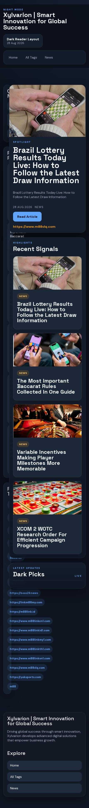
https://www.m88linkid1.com (29, 630)
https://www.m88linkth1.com (30, 649)
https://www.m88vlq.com (27, 668)
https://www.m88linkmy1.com (30, 640)
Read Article (27, 216)
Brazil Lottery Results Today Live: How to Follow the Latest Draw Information (46, 312)
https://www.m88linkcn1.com (30, 621)
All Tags (31, 57)
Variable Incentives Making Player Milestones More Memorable (41, 460)
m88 (13, 686)
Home (13, 57)
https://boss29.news (24, 593)
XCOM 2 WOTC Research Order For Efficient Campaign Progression (42, 537)
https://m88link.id (22, 611)
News (49, 57)
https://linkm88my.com (26, 602)
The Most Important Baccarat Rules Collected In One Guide (46, 386)
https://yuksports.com (25, 677)
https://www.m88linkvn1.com (30, 658)
